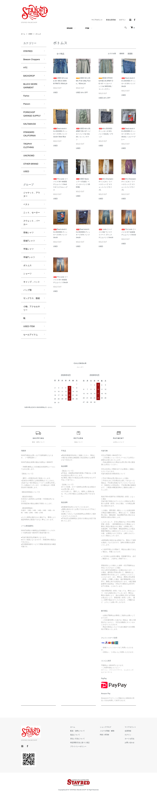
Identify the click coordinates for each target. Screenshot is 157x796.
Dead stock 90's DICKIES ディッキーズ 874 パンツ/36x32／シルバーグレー (128, 133)
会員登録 (128, 731)
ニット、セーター (31, 212)
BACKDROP (29, 75)
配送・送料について (77, 731)
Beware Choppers (31, 59)
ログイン (122, 19)
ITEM (87, 28)
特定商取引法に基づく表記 (80, 742)
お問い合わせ (129, 742)
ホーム (23, 34)
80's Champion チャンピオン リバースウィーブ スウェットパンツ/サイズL (106, 184)
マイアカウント (97, 19)
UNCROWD (28, 155)
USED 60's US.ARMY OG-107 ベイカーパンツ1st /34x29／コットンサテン (83, 133)
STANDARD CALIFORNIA (29, 133)
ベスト (26, 204)
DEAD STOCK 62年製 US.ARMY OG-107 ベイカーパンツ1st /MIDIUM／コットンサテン (106, 83)
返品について (75, 734)
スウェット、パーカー (31, 222)
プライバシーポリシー (78, 746)
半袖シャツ (28, 248)
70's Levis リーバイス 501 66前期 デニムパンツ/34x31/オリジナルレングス (60, 184)
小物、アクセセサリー (31, 308)
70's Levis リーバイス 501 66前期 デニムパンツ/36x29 (60, 279)
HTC (25, 67)
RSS (101, 734)
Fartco (26, 95)
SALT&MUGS (29, 123)
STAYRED (28, 50)
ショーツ (27, 273)
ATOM (106, 734)
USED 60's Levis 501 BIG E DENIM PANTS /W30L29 (60, 81)
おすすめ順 (112, 53)
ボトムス (38, 34)
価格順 (121, 53)
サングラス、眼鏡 (31, 298)
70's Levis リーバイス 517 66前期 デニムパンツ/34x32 (128, 232)
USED (30, 34)
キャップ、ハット (31, 281)
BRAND (70, 28)
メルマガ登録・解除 (107, 731)
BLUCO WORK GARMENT (30, 85)
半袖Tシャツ (29, 256)
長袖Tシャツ (29, 240)
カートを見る (129, 738)
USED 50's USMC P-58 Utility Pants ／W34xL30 (83, 81)
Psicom (26, 103)
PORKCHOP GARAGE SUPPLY (32, 114)
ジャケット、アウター (31, 194)
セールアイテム (30, 334)
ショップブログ (105, 727)
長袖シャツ (28, 232)
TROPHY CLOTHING (28, 145)
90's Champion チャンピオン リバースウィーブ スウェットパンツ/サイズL (128, 184)
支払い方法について (77, 738)
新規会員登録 (111, 19)
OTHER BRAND (30, 163)
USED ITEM (29, 326)
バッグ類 (27, 289)
